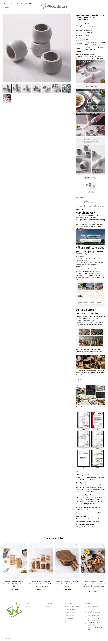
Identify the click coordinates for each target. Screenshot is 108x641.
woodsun (10, 638)
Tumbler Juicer (69, 621)
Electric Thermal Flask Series (72, 606)
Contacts (7, 7)
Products (27, 606)
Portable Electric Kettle (71, 609)
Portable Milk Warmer (71, 612)
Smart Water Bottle (70, 615)
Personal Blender (69, 618)
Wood (12, 3)
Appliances (28, 3)
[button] (103, 5)
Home (6, 3)
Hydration (19, 3)
